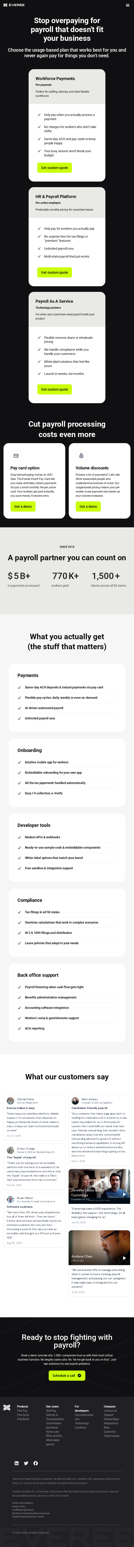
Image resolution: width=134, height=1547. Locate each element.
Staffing (51, 1410)
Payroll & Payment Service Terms (28, 1516)
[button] (128, 5)
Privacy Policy (18, 1506)
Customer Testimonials (111, 1434)
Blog (106, 1427)
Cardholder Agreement (23, 1509)
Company (110, 1406)
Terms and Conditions (22, 1503)
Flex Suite (23, 1415)
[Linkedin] (16, 1463)
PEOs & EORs (54, 1436)
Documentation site (84, 1417)
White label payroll (52, 1442)
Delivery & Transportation (55, 1417)
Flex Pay (22, 1410)
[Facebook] (35, 1463)
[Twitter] (26, 1463)
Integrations (111, 1423)
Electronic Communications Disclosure (30, 1513)
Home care (52, 1431)
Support (108, 1415)
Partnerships (111, 1419)
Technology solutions (82, 1425)
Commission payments (53, 1425)
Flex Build (23, 1419)
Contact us (110, 1410)
